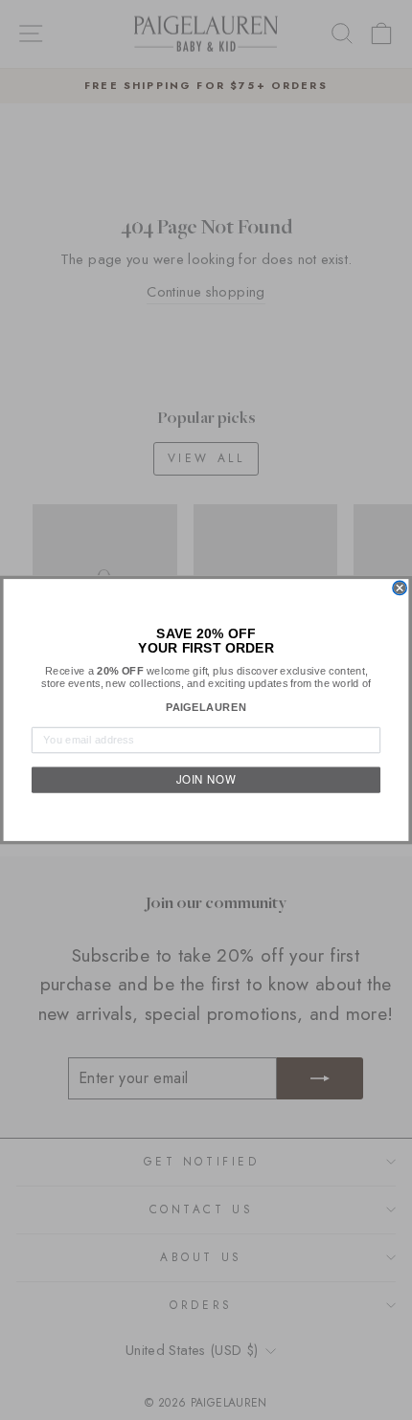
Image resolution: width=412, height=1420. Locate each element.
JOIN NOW (206, 780)
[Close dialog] (399, 587)
